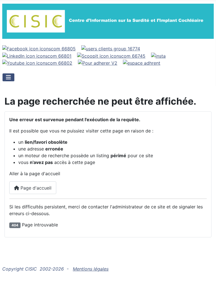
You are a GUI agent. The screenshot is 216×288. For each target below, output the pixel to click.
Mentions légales (91, 269)
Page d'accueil (35, 188)
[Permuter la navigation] (8, 77)
